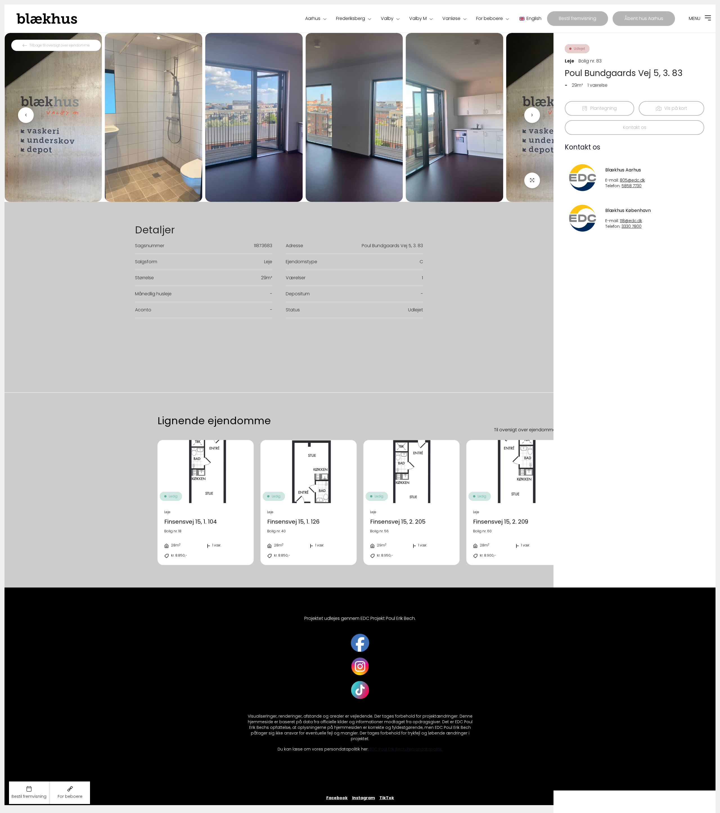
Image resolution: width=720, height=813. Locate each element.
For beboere (489, 18)
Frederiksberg (350, 18)
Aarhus (312, 18)
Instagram (363, 797)
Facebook (337, 797)
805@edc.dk (632, 180)
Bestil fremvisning (577, 18)
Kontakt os (634, 127)
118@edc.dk (631, 220)
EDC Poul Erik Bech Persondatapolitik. (406, 749)
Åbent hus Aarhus (643, 18)
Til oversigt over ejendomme (525, 429)
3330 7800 (632, 226)
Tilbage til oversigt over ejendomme (59, 45)
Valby (387, 18)
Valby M (418, 18)
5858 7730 (632, 186)
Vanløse (451, 18)
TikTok (386, 797)
